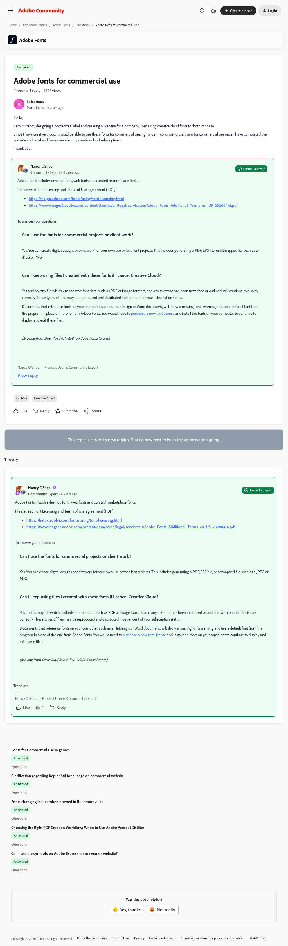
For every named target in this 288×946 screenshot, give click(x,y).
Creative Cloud (44, 398)
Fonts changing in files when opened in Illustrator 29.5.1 (57, 801)
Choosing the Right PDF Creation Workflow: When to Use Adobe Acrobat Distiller (77, 827)
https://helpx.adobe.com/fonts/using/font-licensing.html (76, 198)
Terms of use (121, 938)
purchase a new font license (152, 313)
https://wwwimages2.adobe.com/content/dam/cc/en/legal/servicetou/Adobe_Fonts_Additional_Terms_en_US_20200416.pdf (133, 205)
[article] (143, 597)
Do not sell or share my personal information (212, 938)
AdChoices (260, 938)
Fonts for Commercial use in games (40, 749)
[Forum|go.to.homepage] (41, 10)
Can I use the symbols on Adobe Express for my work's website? (64, 853)
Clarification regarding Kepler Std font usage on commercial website (67, 775)
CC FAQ (21, 398)
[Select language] (213, 10)
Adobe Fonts (61, 25)
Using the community (92, 938)
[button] (10, 12)
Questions (83, 25)
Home (12, 25)
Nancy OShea (41, 166)
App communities (35, 25)
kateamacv (36, 101)
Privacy (139, 938)
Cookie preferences (162, 938)
